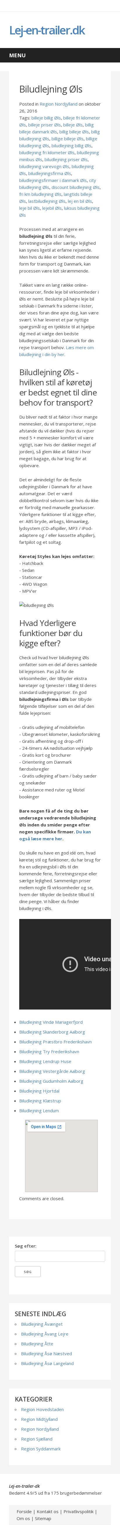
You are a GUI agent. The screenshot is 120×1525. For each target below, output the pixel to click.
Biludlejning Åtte (37, 1344)
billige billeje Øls (68, 138)
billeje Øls (73, 125)
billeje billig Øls (46, 118)
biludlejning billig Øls (71, 145)
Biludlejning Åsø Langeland (47, 1363)
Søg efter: (25, 1246)
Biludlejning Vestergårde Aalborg (52, 1071)
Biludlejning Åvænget (42, 1324)
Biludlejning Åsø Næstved (46, 1353)
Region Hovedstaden (42, 1409)
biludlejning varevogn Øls (44, 166)
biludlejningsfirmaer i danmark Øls (53, 180)
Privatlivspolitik (78, 1511)
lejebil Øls (52, 208)
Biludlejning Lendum (39, 1110)
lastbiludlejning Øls (47, 201)
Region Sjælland (36, 1439)
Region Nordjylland (58, 104)
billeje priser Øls (44, 125)
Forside (24, 1511)
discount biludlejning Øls (76, 187)
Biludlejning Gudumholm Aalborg (51, 1081)
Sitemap (43, 1518)
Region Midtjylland (39, 1419)
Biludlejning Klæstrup (40, 1101)
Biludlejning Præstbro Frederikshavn (55, 1042)
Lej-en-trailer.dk (46, 30)
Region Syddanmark (41, 1449)
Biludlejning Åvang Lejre (44, 1334)
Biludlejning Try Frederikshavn (49, 1051)
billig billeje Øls (74, 132)
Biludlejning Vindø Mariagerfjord (51, 1022)
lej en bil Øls (80, 201)
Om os (23, 1518)
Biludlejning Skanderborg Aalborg (52, 1032)
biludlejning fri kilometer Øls (47, 152)
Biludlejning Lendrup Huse (45, 1061)
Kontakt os (48, 1511)
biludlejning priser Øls (66, 159)
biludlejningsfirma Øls (49, 173)
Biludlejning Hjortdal (39, 1091)
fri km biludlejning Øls (40, 194)
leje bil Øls (29, 208)
